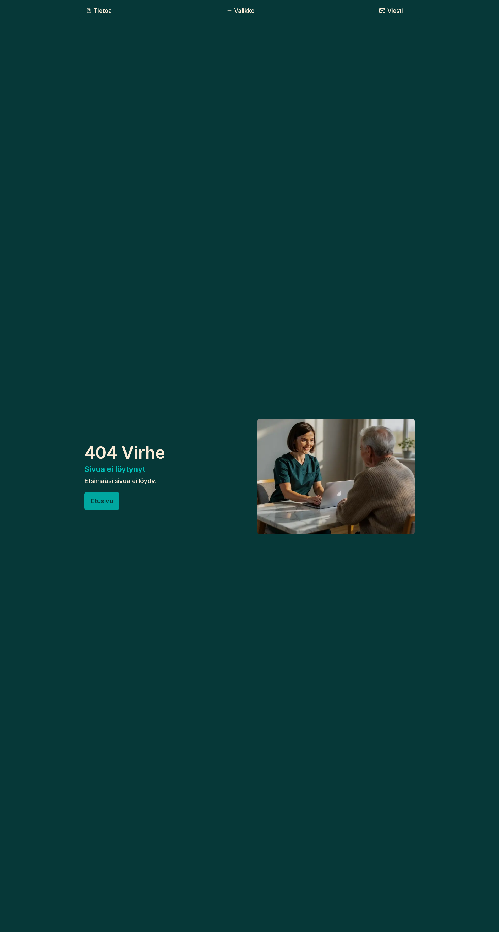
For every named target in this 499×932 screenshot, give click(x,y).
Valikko (244, 10)
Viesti (395, 10)
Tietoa (103, 10)
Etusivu (102, 501)
